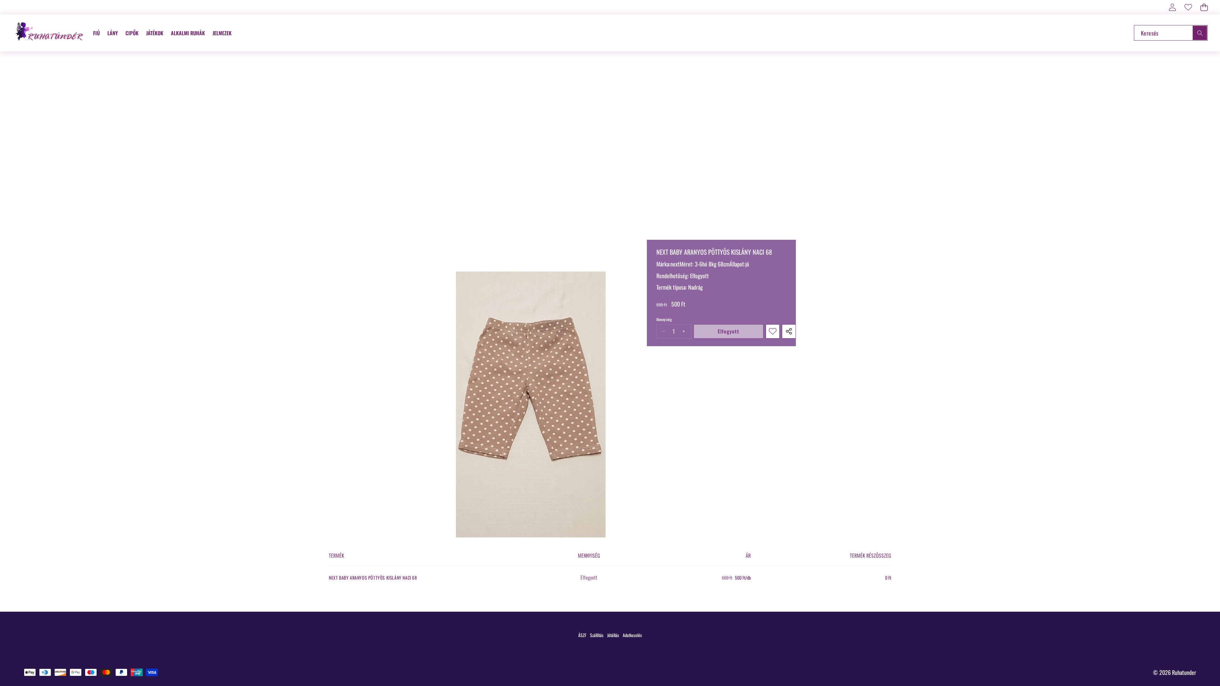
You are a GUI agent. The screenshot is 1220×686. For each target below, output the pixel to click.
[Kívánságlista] (1188, 7)
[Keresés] (1200, 33)
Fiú (96, 33)
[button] (1204, 7)
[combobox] (1171, 33)
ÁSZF (582, 635)
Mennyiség (664, 319)
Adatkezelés (632, 635)
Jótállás (613, 635)
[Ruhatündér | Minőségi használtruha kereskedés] (50, 32)
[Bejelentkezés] (1172, 7)
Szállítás (596, 635)
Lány (112, 33)
